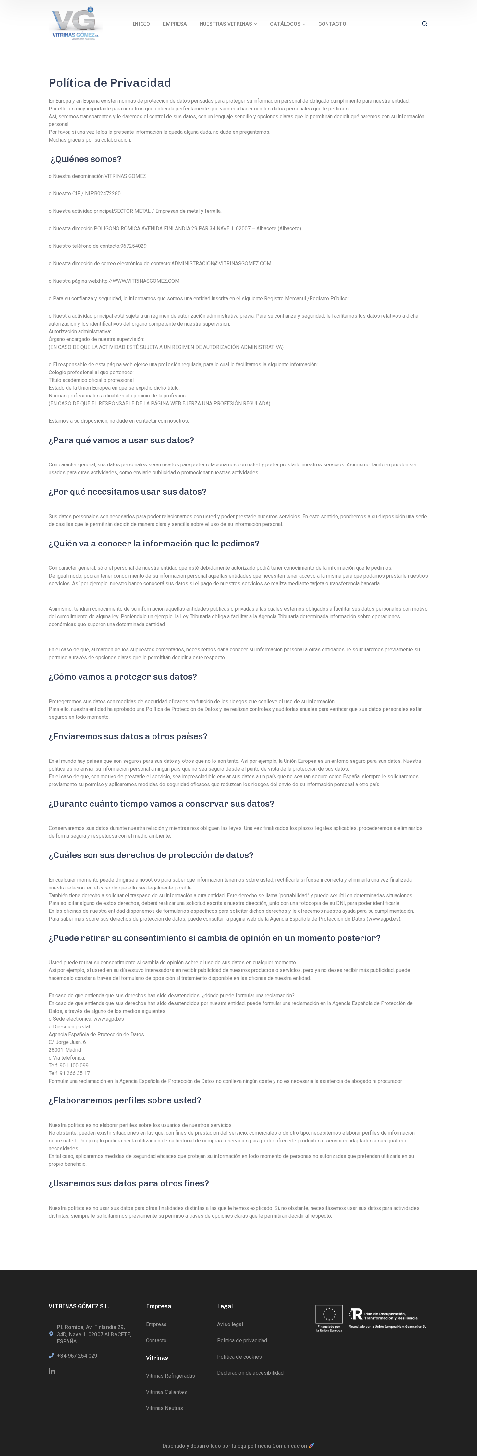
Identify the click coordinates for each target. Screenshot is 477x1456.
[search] (424, 24)
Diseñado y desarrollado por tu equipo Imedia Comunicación (235, 1446)
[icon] (52, 1372)
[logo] (76, 24)
